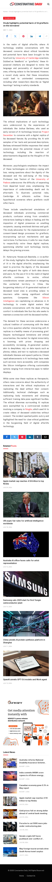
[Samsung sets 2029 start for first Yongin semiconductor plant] (26, 584)
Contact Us (31, 876)
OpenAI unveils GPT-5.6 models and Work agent (25, 679)
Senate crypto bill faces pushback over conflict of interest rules (30, 839)
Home (5, 11)
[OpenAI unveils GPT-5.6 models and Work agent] (26, 663)
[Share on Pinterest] (23, 36)
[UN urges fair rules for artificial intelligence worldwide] (26, 504)
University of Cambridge (27, 58)
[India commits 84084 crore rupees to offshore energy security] (10, 776)
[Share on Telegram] (40, 36)
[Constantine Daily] (26, 4)
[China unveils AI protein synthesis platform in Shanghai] (26, 624)
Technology (9, 18)
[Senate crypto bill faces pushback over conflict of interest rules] (10, 839)
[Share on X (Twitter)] (15, 36)
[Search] (48, 4)
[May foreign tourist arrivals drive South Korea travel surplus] (10, 852)
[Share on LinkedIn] (31, 36)
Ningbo (28, 409)
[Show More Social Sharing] (46, 36)
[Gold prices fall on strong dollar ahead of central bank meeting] (10, 814)
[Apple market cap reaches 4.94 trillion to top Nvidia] (26, 465)
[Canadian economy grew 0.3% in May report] (10, 788)
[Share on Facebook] (7, 36)
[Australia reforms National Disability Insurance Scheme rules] (10, 763)
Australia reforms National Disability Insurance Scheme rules (32, 762)
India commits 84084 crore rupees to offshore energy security (31, 775)
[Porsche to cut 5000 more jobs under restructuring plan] (10, 826)
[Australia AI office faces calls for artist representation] (26, 544)
